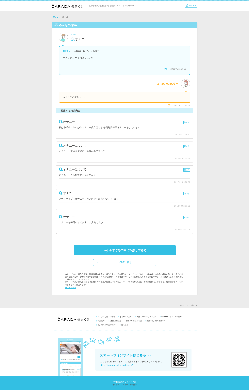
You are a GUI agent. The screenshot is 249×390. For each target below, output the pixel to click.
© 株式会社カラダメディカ (124, 382)
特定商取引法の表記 (134, 321)
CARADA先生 (170, 84)
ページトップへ (187, 305)
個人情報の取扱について (107, 325)
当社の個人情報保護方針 (155, 321)
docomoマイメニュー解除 (171, 317)
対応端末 (124, 325)
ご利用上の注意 (115, 321)
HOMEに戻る (125, 262)
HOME (55, 17)
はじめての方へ (126, 317)
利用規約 (101, 321)
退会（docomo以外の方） (146, 317)
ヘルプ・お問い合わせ (106, 317)
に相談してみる (128, 250)
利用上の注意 (70, 288)
